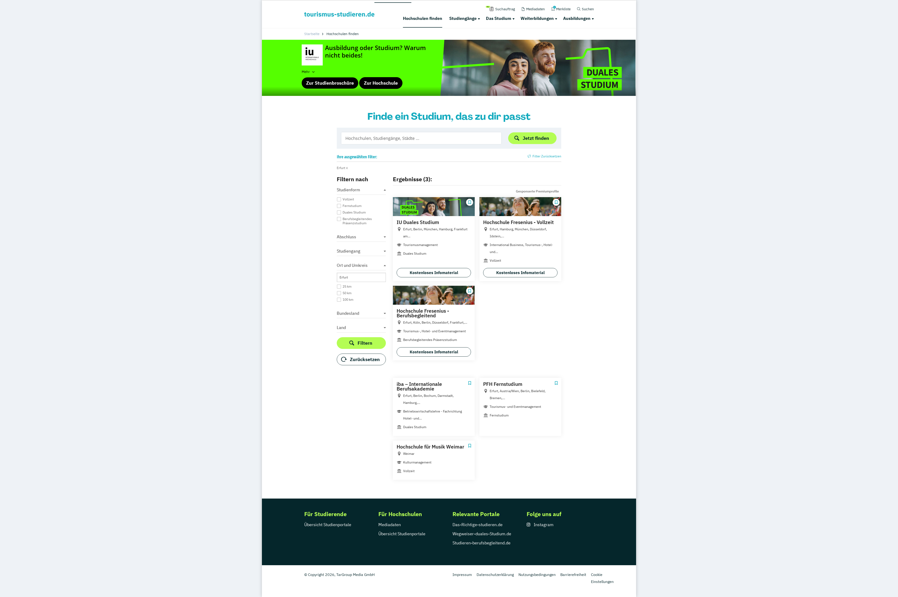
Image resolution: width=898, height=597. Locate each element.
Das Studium (498, 18)
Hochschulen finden (422, 18)
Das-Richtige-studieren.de (478, 524)
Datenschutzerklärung (495, 574)
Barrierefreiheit (573, 574)
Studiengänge (463, 18)
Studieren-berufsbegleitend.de (482, 543)
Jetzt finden (536, 138)
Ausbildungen (576, 18)
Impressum (462, 574)
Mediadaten (389, 524)
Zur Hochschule (381, 83)
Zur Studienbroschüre (330, 83)
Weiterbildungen (537, 18)
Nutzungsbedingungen (537, 574)
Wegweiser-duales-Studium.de (482, 533)
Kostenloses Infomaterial (434, 272)
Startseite (311, 34)
